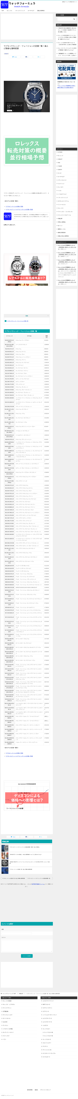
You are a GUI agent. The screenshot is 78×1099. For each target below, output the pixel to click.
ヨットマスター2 (47, 1039)
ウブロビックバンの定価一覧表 (14, 206)
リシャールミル (62, 204)
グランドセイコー (62, 180)
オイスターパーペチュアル (49, 1053)
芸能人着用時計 (41, 10)
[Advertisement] (26, 25)
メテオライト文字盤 (7, 1028)
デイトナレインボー (7, 1014)
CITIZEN (60, 152)
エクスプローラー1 (47, 1018)
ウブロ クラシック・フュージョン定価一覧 (17, 321)
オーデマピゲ (31, 10)
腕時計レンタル (62, 229)
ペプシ (4, 1039)
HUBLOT (6, 53)
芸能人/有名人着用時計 (63, 236)
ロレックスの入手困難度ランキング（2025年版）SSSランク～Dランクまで (67, 247)
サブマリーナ (46, 1011)
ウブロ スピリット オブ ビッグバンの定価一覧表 (19, 209)
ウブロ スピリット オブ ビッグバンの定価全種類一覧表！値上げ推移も (25, 847)
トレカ (59, 190)
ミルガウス (45, 1025)
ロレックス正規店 (7, 1000)
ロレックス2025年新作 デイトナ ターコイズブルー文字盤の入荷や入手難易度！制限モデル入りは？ (67, 37)
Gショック (60, 155)
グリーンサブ (6, 1035)
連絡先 (36, 1089)
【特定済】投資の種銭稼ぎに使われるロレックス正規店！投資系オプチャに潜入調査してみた (67, 29)
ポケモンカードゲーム (63, 201)
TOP (3, 10)
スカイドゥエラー (47, 1042)
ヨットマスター (46, 1028)
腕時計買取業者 (62, 232)
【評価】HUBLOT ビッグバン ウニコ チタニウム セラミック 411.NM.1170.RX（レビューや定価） (30, 862)
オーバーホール (6, 1018)
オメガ (59, 173)
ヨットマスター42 (48, 1035)
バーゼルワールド (62, 194)
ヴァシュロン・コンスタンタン (65, 211)
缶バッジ (60, 225)
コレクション (61, 183)
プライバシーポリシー (45, 1089)
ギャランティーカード (8, 1032)
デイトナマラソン (7, 1007)
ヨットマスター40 (48, 1032)
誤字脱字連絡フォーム (38, 884)
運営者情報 (29, 1089)
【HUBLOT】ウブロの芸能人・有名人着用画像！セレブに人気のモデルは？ (26, 854)
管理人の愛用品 (62, 222)
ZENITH (60, 169)
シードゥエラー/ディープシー (50, 1014)
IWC (59, 162)
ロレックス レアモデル (9, 1004)
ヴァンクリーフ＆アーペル (64, 215)
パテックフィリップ (20, 10)
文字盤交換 (5, 1011)
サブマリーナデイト (47, 1007)
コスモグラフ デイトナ (48, 1000)
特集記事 (60, 218)
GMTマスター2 (46, 1004)
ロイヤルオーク (46, 1056)
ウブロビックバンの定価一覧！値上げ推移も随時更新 (21, 869)
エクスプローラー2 (47, 1021)
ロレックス (9, 10)
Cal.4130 (5, 1021)
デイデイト (45, 1046)
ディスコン (5, 1025)
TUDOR (60, 166)
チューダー (60, 187)
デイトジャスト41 (47, 1049)
